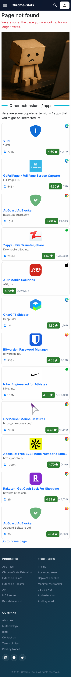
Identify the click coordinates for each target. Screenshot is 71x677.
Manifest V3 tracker (50, 583)
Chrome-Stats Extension (17, 572)
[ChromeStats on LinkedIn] (5, 657)
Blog (5, 631)
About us (7, 620)
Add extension (46, 595)
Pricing (42, 566)
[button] (5, 5)
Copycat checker (48, 578)
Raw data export (12, 601)
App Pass (8, 566)
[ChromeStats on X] (22, 657)
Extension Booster (13, 583)
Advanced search (48, 572)
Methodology (10, 626)
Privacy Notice (11, 649)
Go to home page (14, 541)
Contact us (9, 637)
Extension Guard (12, 578)
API (4, 589)
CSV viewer (45, 589)
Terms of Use (10, 643)
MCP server (9, 595)
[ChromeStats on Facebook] (14, 657)
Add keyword (46, 601)
